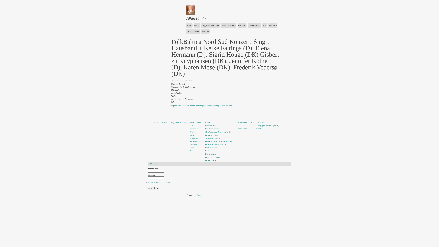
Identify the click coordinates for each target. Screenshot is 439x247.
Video (192, 148)
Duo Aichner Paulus (211, 135)
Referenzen (193, 144)
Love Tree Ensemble (212, 129)
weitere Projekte (210, 160)
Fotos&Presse (192, 31)
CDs (191, 126)
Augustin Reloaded (210, 25)
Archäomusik (254, 25)
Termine (153, 163)
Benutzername (154, 168)
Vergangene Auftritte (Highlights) (268, 126)
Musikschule (194, 138)
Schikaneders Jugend (212, 138)
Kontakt (205, 31)
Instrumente (194, 129)
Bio (264, 25)
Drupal (199, 195)
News (196, 25)
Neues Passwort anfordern (159, 183)
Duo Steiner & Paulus (212, 151)
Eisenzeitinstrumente (244, 132)
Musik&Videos (229, 25)
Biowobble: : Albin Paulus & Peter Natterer (219, 141)
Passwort (152, 175)
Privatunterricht (195, 141)
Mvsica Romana (210, 154)
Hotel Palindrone (210, 126)
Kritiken (192, 135)
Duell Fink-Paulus (211, 148)
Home (189, 25)
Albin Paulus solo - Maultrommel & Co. (218, 132)
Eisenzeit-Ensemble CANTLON (215, 144)
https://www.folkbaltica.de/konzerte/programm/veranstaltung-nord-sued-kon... (202, 106)
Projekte (242, 25)
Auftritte (273, 25)
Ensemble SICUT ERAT (213, 157)
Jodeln (192, 132)
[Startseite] (190, 14)
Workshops (193, 151)
